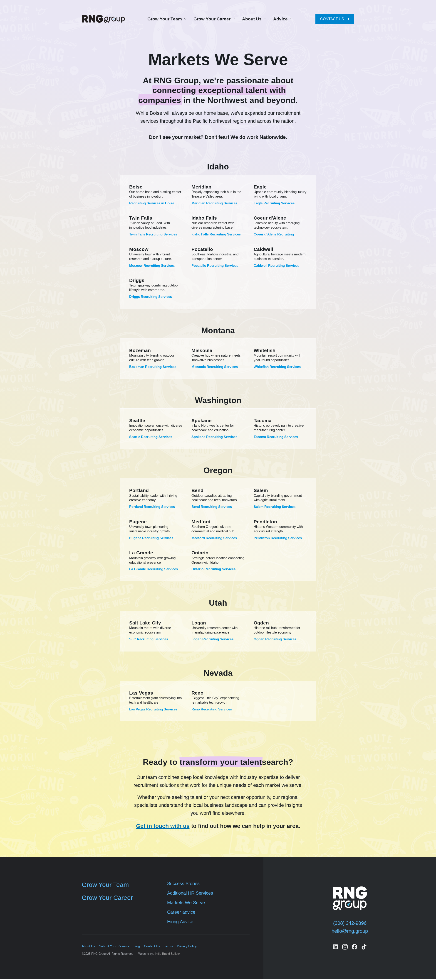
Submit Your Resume (114, 946)
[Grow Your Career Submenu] (233, 19)
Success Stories (183, 883)
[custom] (335, 947)
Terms (168, 946)
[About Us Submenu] (264, 19)
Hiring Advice (180, 921)
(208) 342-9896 (350, 923)
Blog (137, 946)
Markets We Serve (186, 902)
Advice (280, 19)
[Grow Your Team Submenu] (184, 19)
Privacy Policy (187, 946)
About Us (252, 19)
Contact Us (152, 946)
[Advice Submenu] (290, 19)
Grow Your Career (211, 19)
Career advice (181, 912)
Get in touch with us (163, 826)
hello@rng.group (350, 931)
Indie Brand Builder (167, 953)
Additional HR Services (190, 893)
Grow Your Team (164, 19)
